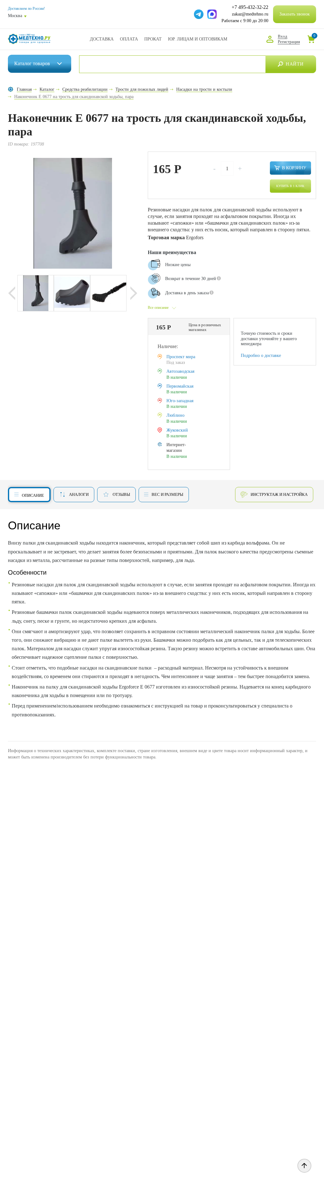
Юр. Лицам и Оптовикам (197, 39)
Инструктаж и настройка (279, 494)
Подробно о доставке (261, 355)
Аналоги (79, 494)
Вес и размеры (167, 494)
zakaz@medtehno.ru (250, 14)
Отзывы (121, 494)
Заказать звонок (294, 14)
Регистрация (289, 41)
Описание (33, 495)
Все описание (158, 307)
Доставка (102, 39)
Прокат (153, 39)
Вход (282, 36)
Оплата (129, 39)
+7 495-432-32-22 (250, 7)
